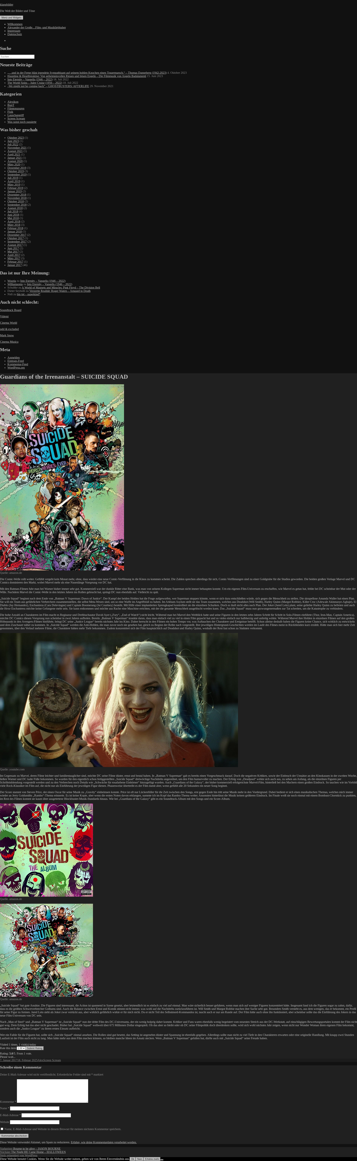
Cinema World (8, 322)
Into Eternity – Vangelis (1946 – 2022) (30, 79)
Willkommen (14, 24)
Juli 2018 (12, 211)
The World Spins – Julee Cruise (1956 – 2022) (34, 82)
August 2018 (15, 208)
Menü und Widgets (11, 17)
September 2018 (17, 204)
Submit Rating (34, 1048)
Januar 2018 (14, 231)
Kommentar (8, 1101)
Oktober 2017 (15, 238)
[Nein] (161, 1159)
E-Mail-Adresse (10, 1115)
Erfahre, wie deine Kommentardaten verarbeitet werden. (104, 1142)
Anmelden (13, 357)
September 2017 (17, 241)
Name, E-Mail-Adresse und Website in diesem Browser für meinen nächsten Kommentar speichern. (62, 1129)
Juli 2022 (12, 144)
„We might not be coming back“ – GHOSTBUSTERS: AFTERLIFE (48, 86)
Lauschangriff (15, 115)
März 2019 (13, 184)
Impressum (13, 30)
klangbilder (6, 4)
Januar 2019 (14, 191)
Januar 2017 (14, 265)
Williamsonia (15, 284)
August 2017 (15, 244)
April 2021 (13, 154)
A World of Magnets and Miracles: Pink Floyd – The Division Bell (61, 287)
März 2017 (13, 258)
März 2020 (13, 164)
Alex (40, 1060)
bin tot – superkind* (28, 294)
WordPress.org (16, 367)
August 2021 (15, 151)
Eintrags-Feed (15, 360)
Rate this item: (8, 1048)
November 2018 (17, 198)
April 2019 (13, 181)
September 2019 (17, 174)
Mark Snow (7, 335)
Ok (132, 1159)
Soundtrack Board (10, 310)
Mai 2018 (13, 218)
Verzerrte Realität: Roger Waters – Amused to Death (60, 290)
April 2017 (13, 255)
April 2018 (13, 221)
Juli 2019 (12, 177)
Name (4, 1108)
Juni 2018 (13, 214)
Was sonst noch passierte (21, 121)
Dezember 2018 (16, 194)
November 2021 (17, 147)
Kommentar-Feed (17, 364)
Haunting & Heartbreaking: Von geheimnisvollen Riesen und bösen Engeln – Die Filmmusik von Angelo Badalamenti (76, 76)
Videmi (4, 316)
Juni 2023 (13, 141)
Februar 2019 (15, 188)
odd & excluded (9, 329)
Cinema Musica (9, 341)
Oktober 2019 (15, 171)
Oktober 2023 (15, 137)
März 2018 (13, 224)
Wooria (11, 280)
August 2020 (15, 161)
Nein (139, 1159)
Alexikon (12, 101)
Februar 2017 (15, 261)
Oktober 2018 (15, 201)
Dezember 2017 (16, 234)
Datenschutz (14, 34)
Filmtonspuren (15, 108)
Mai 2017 (13, 251)
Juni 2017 (13, 248)
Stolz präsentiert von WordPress (18, 1155)
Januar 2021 (14, 157)
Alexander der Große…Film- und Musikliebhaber (36, 27)
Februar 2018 (15, 228)
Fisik (10, 111)
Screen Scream (16, 118)
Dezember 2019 (16, 167)
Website (4, 1122)
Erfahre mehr (152, 1159)
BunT (10, 105)
